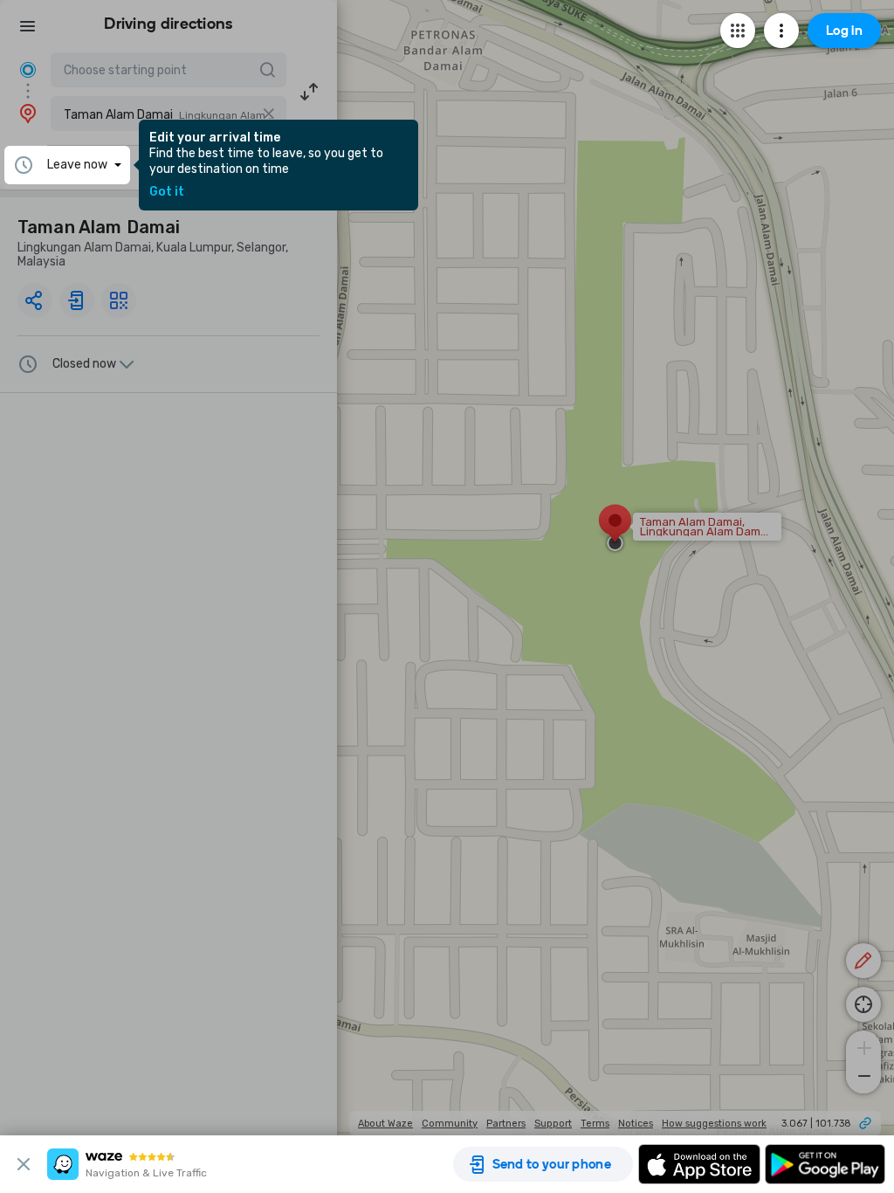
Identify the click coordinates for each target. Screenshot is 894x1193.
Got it (166, 192)
